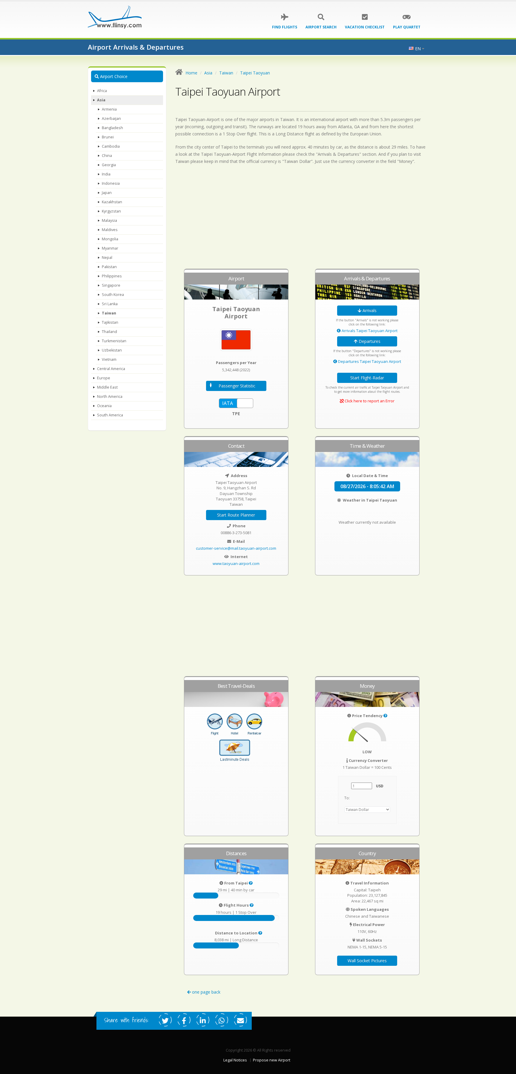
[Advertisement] (302, 219)
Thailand (109, 331)
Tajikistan (110, 322)
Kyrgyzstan (111, 211)
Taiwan (109, 313)
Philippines (112, 276)
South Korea (113, 294)
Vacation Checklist (365, 27)
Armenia (109, 109)
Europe (103, 378)
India (106, 174)
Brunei (108, 137)
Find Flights (284, 27)
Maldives (110, 229)
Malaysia (109, 220)
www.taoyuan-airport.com (236, 563)
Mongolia (110, 239)
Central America (111, 368)
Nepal (107, 257)
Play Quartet (406, 27)
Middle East (107, 387)
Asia (101, 100)
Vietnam (109, 359)
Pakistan (109, 266)
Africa (102, 90)
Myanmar (110, 248)
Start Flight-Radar (367, 378)
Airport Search (321, 27)
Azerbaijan (111, 118)
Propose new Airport (271, 1060)
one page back (205, 992)
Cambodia (111, 146)
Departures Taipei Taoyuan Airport (369, 361)
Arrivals (369, 310)
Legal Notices (235, 1060)
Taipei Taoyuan (255, 73)
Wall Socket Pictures (367, 960)
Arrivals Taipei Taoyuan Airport (369, 330)
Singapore (111, 285)
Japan (107, 192)
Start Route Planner (236, 515)
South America (110, 415)
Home (191, 73)
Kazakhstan (112, 201)
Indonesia (111, 183)
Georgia (109, 164)
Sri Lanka (110, 303)
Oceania (104, 405)
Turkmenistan (114, 340)
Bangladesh (112, 127)
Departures (368, 341)
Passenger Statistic (237, 386)
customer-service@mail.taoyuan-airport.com (236, 548)
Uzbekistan (112, 350)
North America (109, 396)
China (107, 155)
